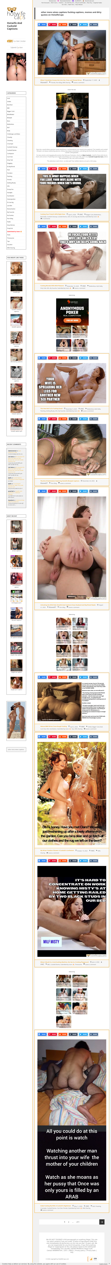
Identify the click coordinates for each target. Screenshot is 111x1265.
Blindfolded (10, 114)
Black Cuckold (87, 155)
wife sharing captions (16, 361)
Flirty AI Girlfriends (80, 2)
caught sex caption (16, 672)
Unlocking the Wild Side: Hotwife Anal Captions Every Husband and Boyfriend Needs (68, 605)
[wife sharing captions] (16, 355)
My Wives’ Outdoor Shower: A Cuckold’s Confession (57, 850)
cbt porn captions (16, 620)
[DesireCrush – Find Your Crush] (16, 66)
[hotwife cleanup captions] (16, 372)
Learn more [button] (103, 1264)
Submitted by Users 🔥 (14, 231)
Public (9, 222)
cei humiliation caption (16, 586)
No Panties (10, 215)
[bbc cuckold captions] (16, 389)
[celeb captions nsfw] (16, 526)
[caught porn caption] (16, 683)
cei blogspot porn (16, 603)
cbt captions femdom (16, 637)
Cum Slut (10, 157)
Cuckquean (10, 153)
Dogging (9, 163)
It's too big (10, 202)
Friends (9, 179)
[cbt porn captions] (16, 613)
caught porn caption (16, 689)
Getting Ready (11, 183)
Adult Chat (71, 4)
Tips (8, 241)
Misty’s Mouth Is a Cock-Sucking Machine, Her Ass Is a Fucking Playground (64, 962)
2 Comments (46, 219)
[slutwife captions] (16, 320)
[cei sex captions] (16, 544)
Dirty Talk (10, 160)
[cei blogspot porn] (16, 596)
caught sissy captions (16, 655)
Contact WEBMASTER (54, 1250)
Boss (8, 121)
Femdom (9, 173)
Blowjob (9, 118)
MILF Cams (54, 2)
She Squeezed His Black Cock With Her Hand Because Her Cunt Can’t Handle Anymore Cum (16, 459)
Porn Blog (10, 218)
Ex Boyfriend (11, 166)
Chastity (9, 137)
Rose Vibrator (79, 4)
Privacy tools (91, 1250)
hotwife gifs (16, 292)
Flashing (9, 176)
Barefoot (9, 105)
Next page (101, 1222)
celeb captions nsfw (16, 533)
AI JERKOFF (78, 1)
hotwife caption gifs (16, 431)
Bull (8, 127)
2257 (65, 1250)
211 (78, 1222)
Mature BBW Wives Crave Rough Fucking (53, 726)
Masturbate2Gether (65, 1)
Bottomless (10, 124)
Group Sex (10, 189)
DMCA (71, 1250)
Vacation (9, 244)
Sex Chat (64, 4)
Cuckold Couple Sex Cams (96, 157)
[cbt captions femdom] (16, 631)
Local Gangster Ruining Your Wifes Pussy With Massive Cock (15, 485)
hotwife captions (16, 275)
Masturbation (11, 209)
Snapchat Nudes (97, 2)
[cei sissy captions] (16, 561)
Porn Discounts (45, 2)
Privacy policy (80, 1250)
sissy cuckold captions (16, 345)
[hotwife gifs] (16, 285)
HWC (81, 214)
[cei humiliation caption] (16, 578)
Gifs (8, 186)
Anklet (9, 101)
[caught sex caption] (16, 665)
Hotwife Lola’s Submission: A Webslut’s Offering (15, 493)
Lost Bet (9, 206)
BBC (8, 108)
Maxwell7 (44, 82)
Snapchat (10, 228)
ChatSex (61, 2)
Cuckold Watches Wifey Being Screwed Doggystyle (16, 478)
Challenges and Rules (13, 134)
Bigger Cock (10, 111)
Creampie (10, 144)
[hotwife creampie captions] (16, 303)
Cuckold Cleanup (12, 147)
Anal (8, 98)
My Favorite (10, 212)
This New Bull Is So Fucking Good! (51, 408)
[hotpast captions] (16, 407)
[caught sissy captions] (16, 648)
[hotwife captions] (16, 268)
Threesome (10, 238)
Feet (8, 170)
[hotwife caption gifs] (16, 424)
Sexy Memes (11, 225)
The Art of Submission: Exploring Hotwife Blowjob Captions (59, 481)
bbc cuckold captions (16, 396)
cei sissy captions (16, 568)
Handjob (9, 192)
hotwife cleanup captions (16, 380)
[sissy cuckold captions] (16, 337)
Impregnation (11, 199)
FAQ (71, 1252)
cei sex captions (16, 550)
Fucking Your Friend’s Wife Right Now (52, 214)
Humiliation (10, 196)
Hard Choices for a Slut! (14, 451)
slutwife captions (16, 327)
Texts (8, 235)
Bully (8, 131)
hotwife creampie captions (16, 310)
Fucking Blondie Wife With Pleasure (52, 286)
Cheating (10, 140)
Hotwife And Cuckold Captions (14, 25)
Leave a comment (78, 82)
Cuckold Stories (11, 150)
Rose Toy (89, 2)
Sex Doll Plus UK (69, 2)
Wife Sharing (11, 248)
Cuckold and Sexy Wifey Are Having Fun (16, 501)
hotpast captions (16, 414)
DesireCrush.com (89, 1)
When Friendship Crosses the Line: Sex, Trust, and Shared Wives (61, 80)
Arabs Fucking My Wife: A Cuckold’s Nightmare (55, 1206)
